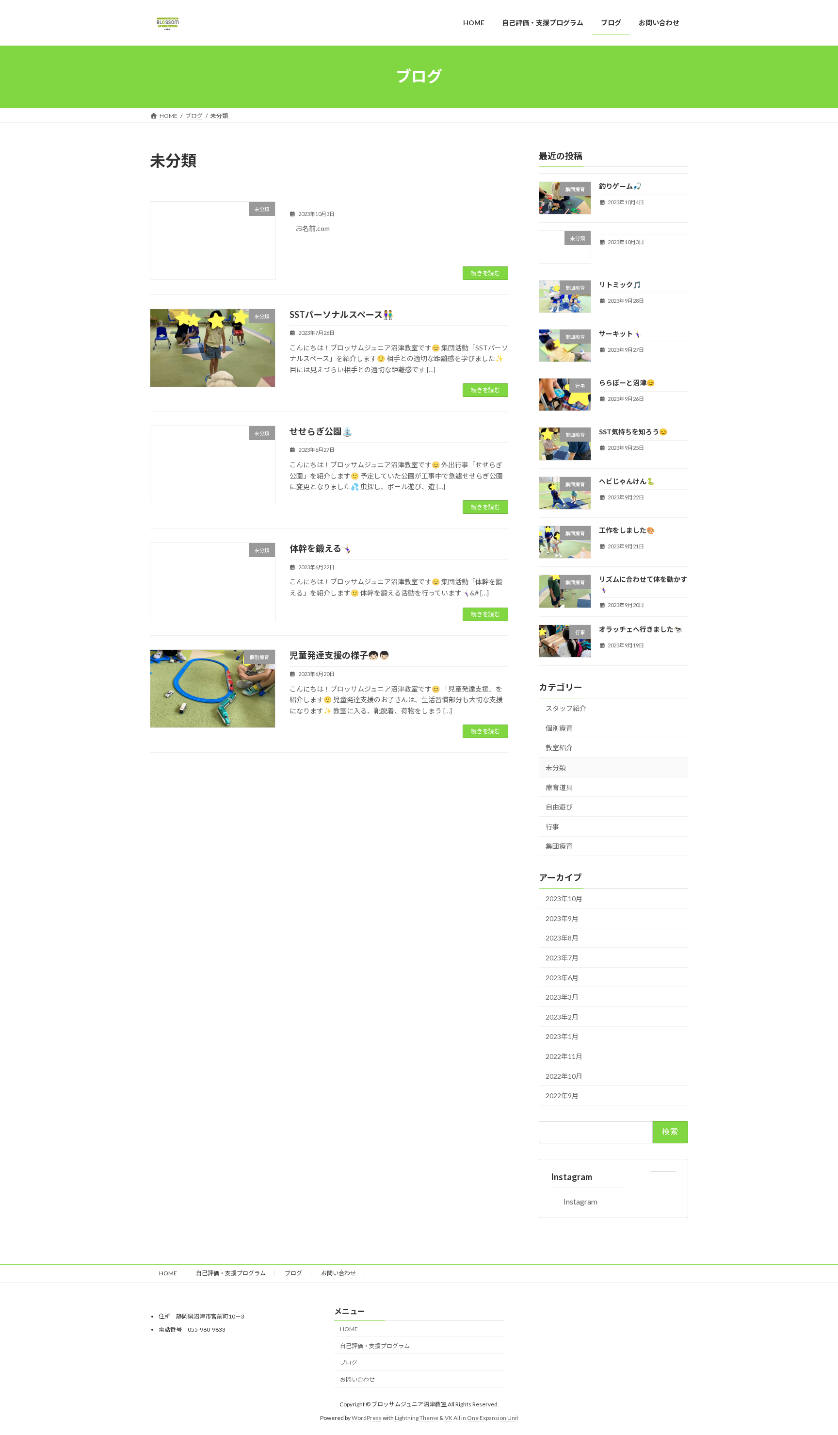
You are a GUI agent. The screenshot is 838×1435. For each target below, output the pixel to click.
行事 (552, 826)
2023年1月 (562, 1036)
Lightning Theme (416, 1417)
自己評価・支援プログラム (231, 1273)
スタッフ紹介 (566, 708)
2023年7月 (562, 958)
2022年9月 (562, 1095)
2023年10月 (564, 898)
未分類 (556, 767)
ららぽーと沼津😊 (627, 383)
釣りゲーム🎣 (620, 186)
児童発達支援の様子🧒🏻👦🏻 (339, 655)
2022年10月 (564, 1076)
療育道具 (559, 787)
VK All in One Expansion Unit (481, 1417)
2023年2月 (562, 1016)
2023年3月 (562, 997)
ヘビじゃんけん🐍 (627, 481)
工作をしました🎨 (627, 530)
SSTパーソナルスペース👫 (341, 314)
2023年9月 (562, 918)
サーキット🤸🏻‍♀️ (620, 333)
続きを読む (485, 273)
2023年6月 (562, 977)
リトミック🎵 (620, 284)
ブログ (293, 1273)
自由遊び (559, 807)
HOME (168, 1273)
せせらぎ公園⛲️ (321, 431)
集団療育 (559, 846)
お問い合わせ (338, 1273)
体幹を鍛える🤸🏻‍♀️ (321, 548)
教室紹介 (559, 747)
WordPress (367, 1417)
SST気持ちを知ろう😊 (633, 432)
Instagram (571, 1176)
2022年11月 (564, 1056)
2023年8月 (562, 938)
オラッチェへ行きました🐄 (640, 629)
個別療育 (559, 728)
